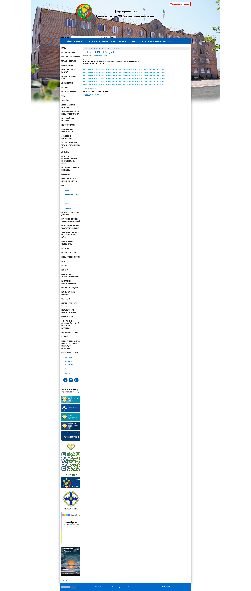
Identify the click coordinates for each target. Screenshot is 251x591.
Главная (87, 48)
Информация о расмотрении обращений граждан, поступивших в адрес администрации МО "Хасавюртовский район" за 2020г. (124, 78)
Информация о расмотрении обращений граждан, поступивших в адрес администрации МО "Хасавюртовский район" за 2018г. (124, 72)
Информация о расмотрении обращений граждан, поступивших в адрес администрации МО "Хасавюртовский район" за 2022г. (124, 84)
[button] (83, 59)
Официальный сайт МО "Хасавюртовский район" (114, 587)
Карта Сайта (66, 580)
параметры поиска (122, 37)
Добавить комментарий (92, 94)
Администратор (101, 55)
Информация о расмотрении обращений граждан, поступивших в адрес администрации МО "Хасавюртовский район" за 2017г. (124, 69)
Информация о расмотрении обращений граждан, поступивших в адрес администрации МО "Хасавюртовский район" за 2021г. (124, 81)
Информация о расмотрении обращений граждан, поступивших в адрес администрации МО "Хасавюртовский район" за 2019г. (124, 75)
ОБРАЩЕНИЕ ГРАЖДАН (97, 48)
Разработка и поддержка (174, 586)
